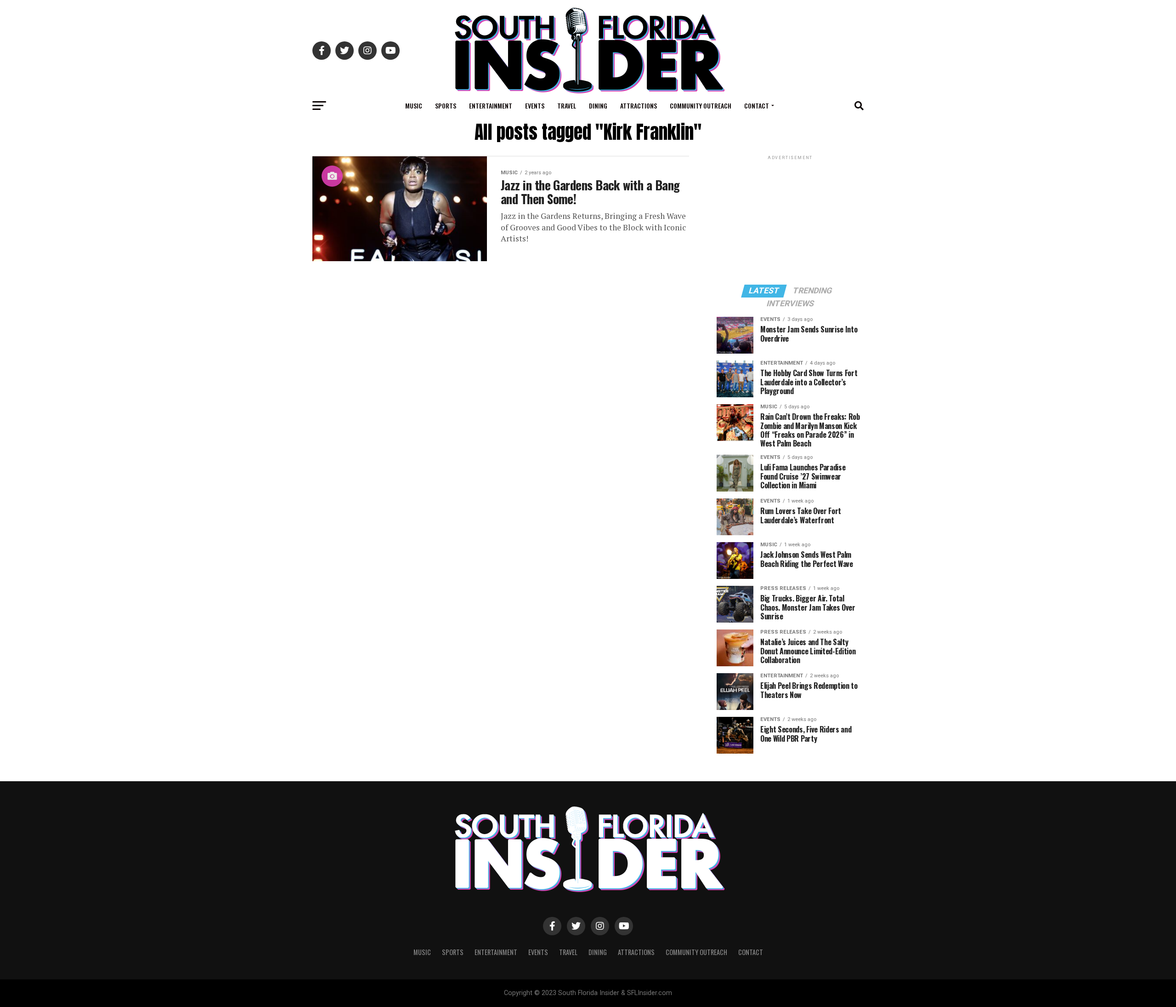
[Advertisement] (790, 219)
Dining (598, 105)
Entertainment (490, 105)
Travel (566, 105)
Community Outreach (700, 105)
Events (534, 105)
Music (413, 105)
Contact (756, 105)
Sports (445, 105)
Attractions (638, 105)
